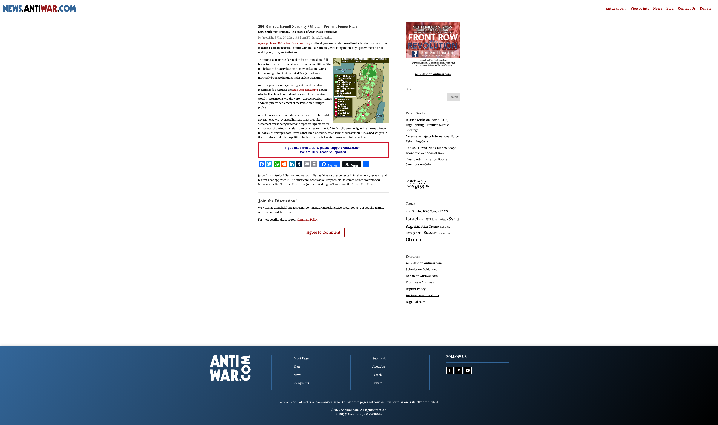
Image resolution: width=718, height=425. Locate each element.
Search (377, 375)
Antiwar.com (616, 8)
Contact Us (687, 8)
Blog (670, 8)
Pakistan (443, 219)
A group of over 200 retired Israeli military (284, 43)
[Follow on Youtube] (468, 370)
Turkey (438, 233)
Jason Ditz (268, 37)
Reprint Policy (416, 289)
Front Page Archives (420, 282)
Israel (315, 37)
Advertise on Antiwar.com (433, 74)
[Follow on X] (459, 370)
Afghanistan (417, 226)
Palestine (326, 37)
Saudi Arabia (445, 227)
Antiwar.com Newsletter (422, 295)
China (420, 233)
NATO (408, 212)
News (657, 8)
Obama (413, 239)
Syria (454, 218)
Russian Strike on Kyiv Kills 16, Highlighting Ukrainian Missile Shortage (427, 125)
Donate (706, 8)
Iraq (426, 211)
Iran (444, 211)
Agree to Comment (323, 232)
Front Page (301, 358)
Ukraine (417, 211)
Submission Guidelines (421, 269)
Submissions (381, 358)
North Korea (446, 233)
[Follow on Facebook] (450, 370)
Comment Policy (307, 219)
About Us (378, 366)
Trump (434, 226)
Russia (429, 232)
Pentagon (411, 233)
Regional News (416, 302)
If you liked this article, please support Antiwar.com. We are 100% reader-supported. (323, 150)
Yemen (434, 211)
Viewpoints (640, 8)
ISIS (428, 219)
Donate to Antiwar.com (422, 276)
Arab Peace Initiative (305, 89)
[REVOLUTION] (433, 66)
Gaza (434, 219)
